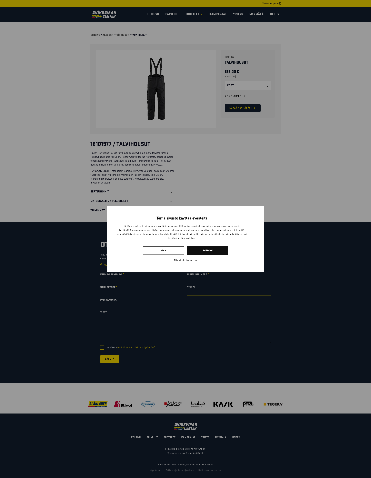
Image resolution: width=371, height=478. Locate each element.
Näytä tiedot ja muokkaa (185, 260)
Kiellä (163, 250)
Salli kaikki (208, 250)
